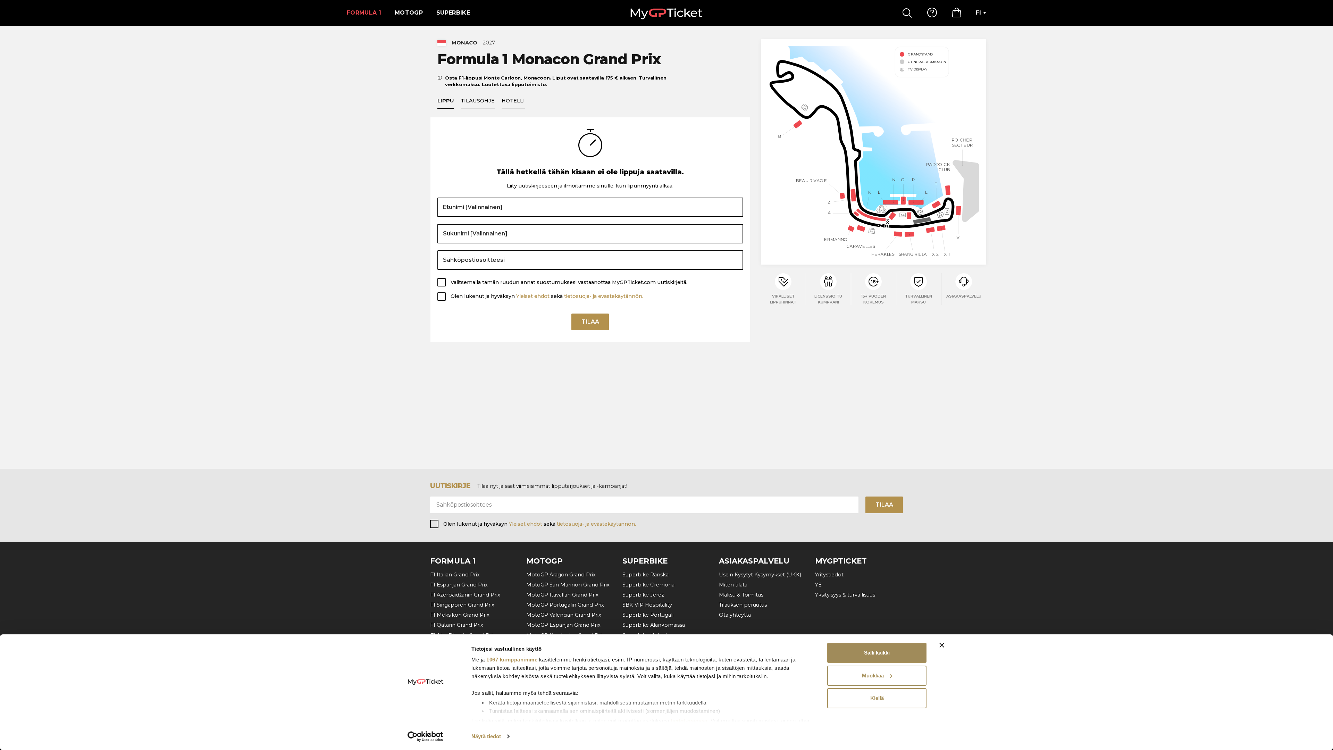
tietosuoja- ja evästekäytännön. (603, 296)
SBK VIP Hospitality (647, 605)
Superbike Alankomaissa (653, 625)
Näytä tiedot (486, 736)
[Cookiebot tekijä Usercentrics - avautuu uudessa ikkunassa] (425, 736)
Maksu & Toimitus (741, 595)
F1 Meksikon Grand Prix (459, 615)
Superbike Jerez (643, 595)
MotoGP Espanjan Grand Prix (563, 625)
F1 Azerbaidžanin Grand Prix (465, 595)
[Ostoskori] (956, 12)
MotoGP (409, 12)
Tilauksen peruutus (743, 605)
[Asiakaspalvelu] (932, 13)
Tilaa (590, 321)
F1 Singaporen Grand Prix (462, 605)
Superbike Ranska (645, 575)
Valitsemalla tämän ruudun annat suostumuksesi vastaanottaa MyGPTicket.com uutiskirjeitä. (569, 282)
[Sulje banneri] (941, 645)
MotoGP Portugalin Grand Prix (565, 605)
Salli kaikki (877, 653)
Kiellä (877, 698)
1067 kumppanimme (511, 659)
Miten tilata (733, 585)
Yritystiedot (829, 575)
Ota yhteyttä (735, 615)
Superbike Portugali (647, 615)
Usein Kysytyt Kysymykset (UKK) (760, 575)
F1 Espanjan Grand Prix (459, 585)
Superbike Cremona (648, 585)
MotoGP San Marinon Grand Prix (568, 585)
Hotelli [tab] (513, 101)
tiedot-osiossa (689, 721)
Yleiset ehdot (533, 296)
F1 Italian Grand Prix (455, 575)
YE (818, 585)
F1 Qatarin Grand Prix (456, 625)
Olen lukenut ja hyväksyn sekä (547, 296)
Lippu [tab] (445, 101)
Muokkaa (873, 675)
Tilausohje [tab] (478, 101)
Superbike (453, 12)
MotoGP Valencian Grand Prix (563, 615)
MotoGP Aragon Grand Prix (561, 575)
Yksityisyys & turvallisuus (845, 595)
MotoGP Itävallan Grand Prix (562, 595)
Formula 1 (364, 12)
